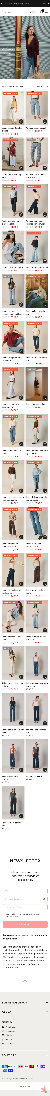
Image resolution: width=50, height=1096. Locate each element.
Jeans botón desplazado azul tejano (37, 684)
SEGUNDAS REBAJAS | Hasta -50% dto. (22, 4)
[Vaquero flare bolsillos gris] (13, 802)
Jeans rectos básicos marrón (35, 591)
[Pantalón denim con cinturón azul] (13, 201)
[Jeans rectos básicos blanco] (13, 616)
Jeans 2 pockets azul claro (11, 452)
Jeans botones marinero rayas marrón (37, 452)
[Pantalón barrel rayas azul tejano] (37, 154)
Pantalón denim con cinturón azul (11, 222)
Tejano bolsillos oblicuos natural (13, 684)
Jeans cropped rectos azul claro (12, 359)
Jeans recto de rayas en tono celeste (13, 405)
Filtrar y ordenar (14, 86)
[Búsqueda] (37, 11)
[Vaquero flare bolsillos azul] (37, 709)
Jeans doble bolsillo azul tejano (13, 731)
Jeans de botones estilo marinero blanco (13, 498)
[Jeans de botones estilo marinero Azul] (37, 477)
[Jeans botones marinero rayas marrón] (37, 430)
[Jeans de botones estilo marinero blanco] (13, 477)
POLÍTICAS (9, 1055)
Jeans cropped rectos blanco (12, 129)
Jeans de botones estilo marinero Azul (36, 498)
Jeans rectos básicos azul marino (11, 591)
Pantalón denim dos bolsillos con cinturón (35, 222)
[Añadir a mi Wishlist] (21, 93)
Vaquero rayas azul (34, 776)
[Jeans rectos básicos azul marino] (13, 570)
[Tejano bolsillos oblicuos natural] (13, 663)
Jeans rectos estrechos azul (36, 359)
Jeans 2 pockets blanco (36, 404)
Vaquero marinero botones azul (10, 777)
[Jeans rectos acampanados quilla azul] (13, 291)
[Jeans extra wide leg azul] (13, 154)
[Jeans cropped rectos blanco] (13, 108)
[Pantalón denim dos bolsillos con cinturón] (37, 201)
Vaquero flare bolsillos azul (36, 731)
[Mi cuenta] (30, 11)
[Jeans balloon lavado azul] (37, 291)
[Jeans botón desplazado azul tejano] (37, 663)
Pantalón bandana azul (36, 128)
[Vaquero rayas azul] (37, 756)
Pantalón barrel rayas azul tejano (35, 176)
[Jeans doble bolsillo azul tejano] (13, 709)
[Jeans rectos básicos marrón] (37, 570)
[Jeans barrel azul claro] (13, 247)
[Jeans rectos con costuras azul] (37, 523)
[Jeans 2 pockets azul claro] (13, 430)
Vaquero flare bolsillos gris (12, 824)
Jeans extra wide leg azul (11, 176)
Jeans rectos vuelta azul (37, 267)
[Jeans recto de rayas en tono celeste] (13, 384)
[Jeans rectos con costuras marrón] (13, 523)
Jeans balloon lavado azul (35, 312)
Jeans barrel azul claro (12, 267)
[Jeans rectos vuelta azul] (37, 247)
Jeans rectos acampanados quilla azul (13, 312)
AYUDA (6, 1011)
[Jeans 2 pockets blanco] (37, 384)
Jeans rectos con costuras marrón (10, 545)
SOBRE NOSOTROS (14, 1002)
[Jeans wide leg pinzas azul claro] (37, 616)
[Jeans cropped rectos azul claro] (13, 337)
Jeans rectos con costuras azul (33, 545)
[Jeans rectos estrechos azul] (37, 337)
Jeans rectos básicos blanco (11, 638)
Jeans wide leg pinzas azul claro (36, 638)
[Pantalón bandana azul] (37, 108)
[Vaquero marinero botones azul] (13, 756)
